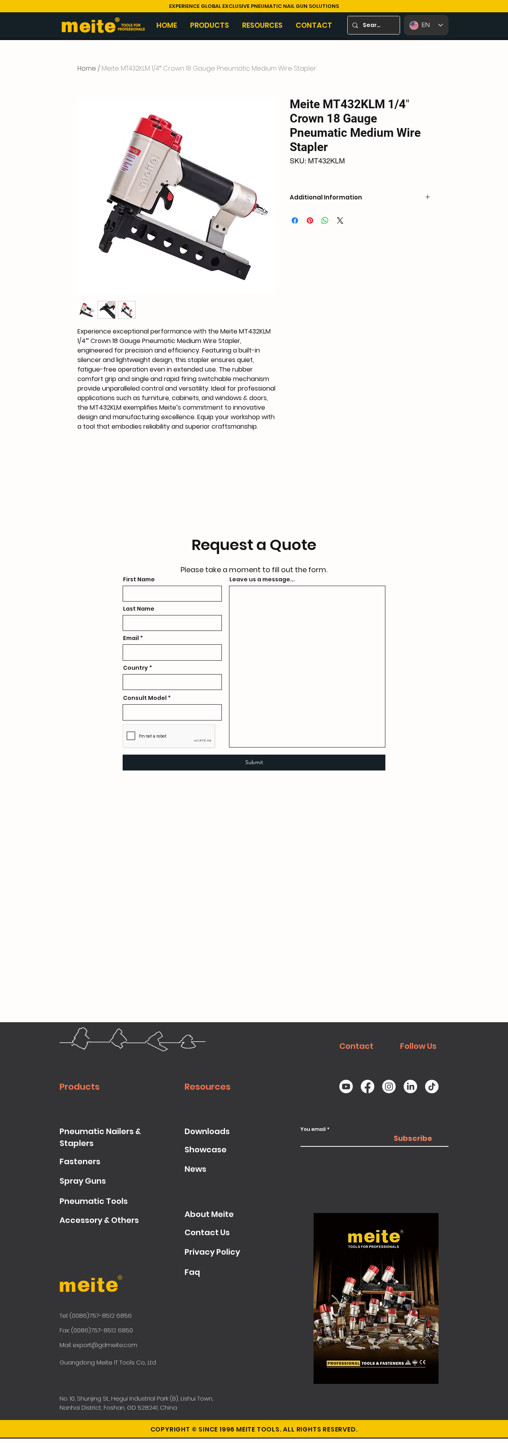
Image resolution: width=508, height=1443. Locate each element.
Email (131, 638)
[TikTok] (432, 1086)
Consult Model (145, 698)
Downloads (207, 1131)
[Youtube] (346, 1086)
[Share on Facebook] (295, 220)
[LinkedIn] (410, 1086)
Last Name (138, 608)
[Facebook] (367, 1086)
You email (313, 1129)
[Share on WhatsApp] (325, 220)
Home (86, 68)
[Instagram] (389, 1086)
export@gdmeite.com (105, 1345)
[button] (210, 25)
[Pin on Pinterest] (310, 220)
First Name (139, 579)
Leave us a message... (262, 579)
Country (135, 668)
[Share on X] (340, 220)
